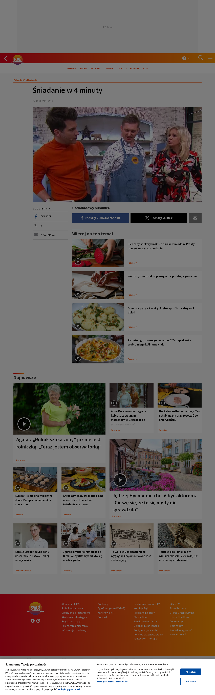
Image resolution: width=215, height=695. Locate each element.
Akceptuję (191, 672)
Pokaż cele (191, 681)
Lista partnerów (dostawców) (112, 681)
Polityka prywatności (69, 689)
